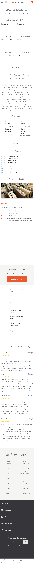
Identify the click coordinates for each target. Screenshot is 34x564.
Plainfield (8, 478)
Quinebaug (25, 481)
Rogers (8, 483)
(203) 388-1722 (12, 213)
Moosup (9, 473)
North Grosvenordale (25, 473)
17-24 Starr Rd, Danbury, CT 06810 (11, 207)
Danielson (25, 466)
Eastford (8, 471)
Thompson (8, 488)
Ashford (8, 461)
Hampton (25, 471)
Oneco (25, 476)
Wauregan (25, 488)
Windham (25, 491)
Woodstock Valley (25, 493)
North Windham (8, 476)
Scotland (25, 483)
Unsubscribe (24, 546)
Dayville (8, 468)
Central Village (25, 463)
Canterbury (8, 463)
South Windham (8, 486)
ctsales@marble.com (13, 216)
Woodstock (8, 493)
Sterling (25, 486)
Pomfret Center (25, 478)
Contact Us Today (17, 279)
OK (25, 542)
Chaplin (8, 466)
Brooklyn (25, 461)
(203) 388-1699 (12, 211)
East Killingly (25, 468)
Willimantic (8, 491)
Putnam (8, 481)
